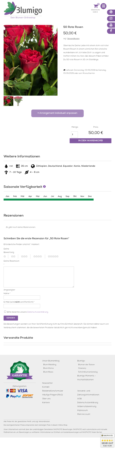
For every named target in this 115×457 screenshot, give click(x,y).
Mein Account (83, 414)
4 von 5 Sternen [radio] (39, 256)
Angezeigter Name (9, 291)
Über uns (46, 399)
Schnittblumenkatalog (87, 372)
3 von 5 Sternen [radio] (25, 256)
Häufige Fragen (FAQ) (52, 395)
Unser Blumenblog (50, 361)
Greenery (82, 368)
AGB (79, 399)
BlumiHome (48, 368)
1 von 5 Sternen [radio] (6, 256)
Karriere (46, 403)
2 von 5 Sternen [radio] (14, 256)
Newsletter (47, 383)
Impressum (82, 411)
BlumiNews (48, 372)
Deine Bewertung (9, 250)
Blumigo (81, 361)
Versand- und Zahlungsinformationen (88, 393)
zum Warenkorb (95, 10)
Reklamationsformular (52, 391)
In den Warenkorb (90, 141)
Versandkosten (73, 39)
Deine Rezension (11, 263)
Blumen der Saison (86, 365)
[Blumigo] (23, 11)
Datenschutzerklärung (37, 312)
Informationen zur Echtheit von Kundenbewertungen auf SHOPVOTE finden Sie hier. (71, 432)
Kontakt (45, 387)
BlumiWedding (49, 365)
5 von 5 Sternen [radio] (55, 256)
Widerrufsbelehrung (86, 407)
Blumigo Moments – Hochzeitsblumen (86, 378)
